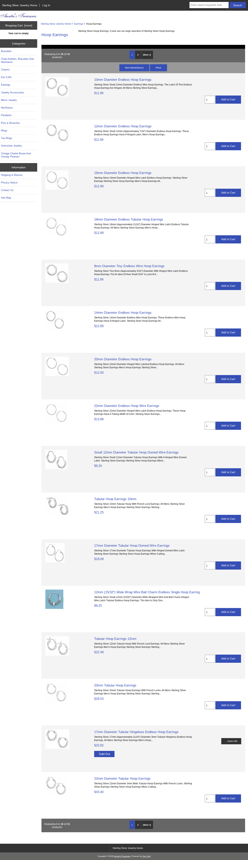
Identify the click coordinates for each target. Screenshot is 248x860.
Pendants (6, 115)
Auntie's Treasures (122, 856)
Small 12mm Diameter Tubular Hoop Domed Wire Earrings (136, 452)
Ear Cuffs (6, 77)
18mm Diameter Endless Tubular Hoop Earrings (128, 219)
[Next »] (147, 55)
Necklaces (7, 107)
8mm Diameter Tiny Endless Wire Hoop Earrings (129, 266)
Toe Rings (6, 138)
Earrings (78, 24)
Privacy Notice (9, 182)
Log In (46, 5)
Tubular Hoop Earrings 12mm (115, 639)
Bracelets (6, 51)
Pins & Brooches (10, 123)
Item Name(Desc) (134, 67)
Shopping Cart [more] (18, 25)
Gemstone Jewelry (11, 145)
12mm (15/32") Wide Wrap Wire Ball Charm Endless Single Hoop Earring (147, 592)
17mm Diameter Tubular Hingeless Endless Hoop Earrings (136, 732)
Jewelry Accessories (12, 92)
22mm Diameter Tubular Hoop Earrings (122, 778)
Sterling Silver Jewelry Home (19, 5)
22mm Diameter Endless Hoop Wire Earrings (126, 406)
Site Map (6, 197)
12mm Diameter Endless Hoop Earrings (123, 126)
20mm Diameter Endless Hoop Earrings (123, 359)
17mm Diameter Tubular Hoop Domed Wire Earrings (132, 545)
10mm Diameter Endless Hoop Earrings (123, 80)
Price (158, 67)
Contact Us (7, 190)
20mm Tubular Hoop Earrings (115, 685)
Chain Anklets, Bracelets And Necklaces (17, 60)
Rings (4, 130)
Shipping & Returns (12, 175)
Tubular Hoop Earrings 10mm (115, 499)
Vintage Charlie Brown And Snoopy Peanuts (16, 155)
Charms (5, 69)
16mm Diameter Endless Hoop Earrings (123, 173)
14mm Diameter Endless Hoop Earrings (123, 312)
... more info (231, 741)
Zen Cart (147, 856)
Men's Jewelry (9, 100)
